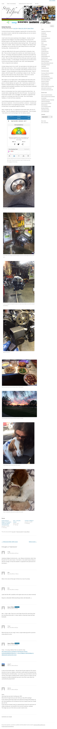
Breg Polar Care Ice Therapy (47, 78)
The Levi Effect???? (45, 74)
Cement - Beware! (45, 84)
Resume (36, 3)
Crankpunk (43, 33)
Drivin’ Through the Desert (46, 94)
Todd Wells (43, 66)
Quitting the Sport (45, 83)
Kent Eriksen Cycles (45, 48)
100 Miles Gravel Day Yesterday (47, 99)
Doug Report (44, 41)
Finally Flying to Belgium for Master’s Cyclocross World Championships (6, 522)
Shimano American (45, 61)
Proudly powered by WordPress (8, 726)
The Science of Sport (45, 64)
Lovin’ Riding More (45, 111)
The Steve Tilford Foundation (47, 73)
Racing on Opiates (45, 81)
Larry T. (9, 664)
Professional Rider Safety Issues (10, 541)
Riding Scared (33, 541)
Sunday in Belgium (29, 520)
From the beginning (11, 3)
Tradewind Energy (45, 68)
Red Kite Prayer (44, 58)
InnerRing (43, 46)
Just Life (15, 28)
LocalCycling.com (44, 51)
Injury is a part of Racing (46, 103)
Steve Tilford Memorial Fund (47, 63)
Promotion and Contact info (25, 3)
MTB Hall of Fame (45, 53)
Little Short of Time (45, 109)
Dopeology (43, 39)
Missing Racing (44, 104)
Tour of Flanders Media (46, 106)
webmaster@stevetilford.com (39, 724)
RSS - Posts (43, 120)
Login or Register (52, 0)
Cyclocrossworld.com (45, 38)
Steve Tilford (30, 28)
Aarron (9, 688)
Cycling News (44, 36)
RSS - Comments (44, 122)
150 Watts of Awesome (46, 31)
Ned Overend (44, 54)
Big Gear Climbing (45, 108)
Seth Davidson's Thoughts (46, 59)
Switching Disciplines (45, 101)
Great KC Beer (44, 44)
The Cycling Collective (45, 79)
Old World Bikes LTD (45, 56)
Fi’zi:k (42, 43)
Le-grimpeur (43, 49)
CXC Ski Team (44, 34)
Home (3, 3)
